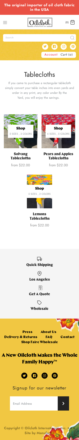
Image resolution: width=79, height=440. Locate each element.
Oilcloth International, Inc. (45, 428)
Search (9, 38)
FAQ (49, 337)
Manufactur (46, 432)
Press (27, 332)
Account (51, 54)
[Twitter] (45, 47)
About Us (49, 332)
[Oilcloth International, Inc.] (39, 22)
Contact (68, 337)
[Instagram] (64, 47)
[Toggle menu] (5, 22)
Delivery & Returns (20, 337)
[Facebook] (54, 47)
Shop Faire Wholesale (39, 342)
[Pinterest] (73, 47)
